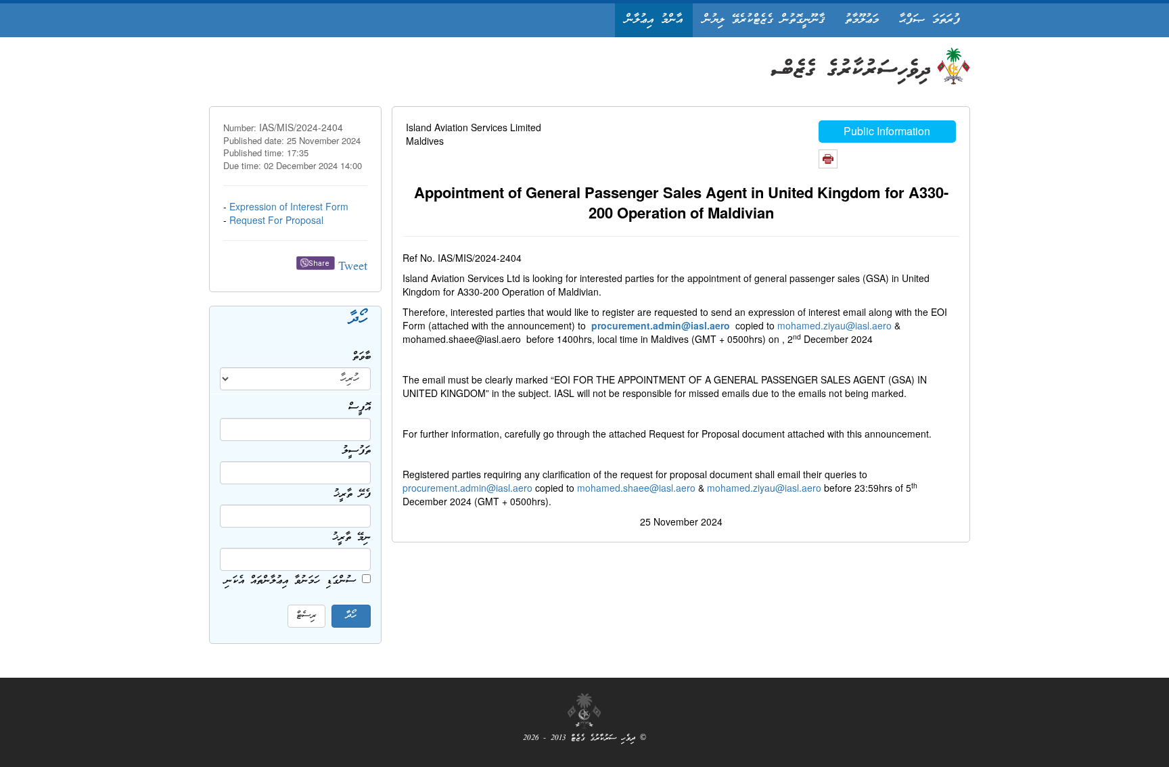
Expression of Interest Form (288, 206)
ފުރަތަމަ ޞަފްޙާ (929, 20)
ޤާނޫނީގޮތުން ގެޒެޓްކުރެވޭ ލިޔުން (764, 20)
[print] (828, 158)
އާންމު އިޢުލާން (654, 20)
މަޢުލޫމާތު (862, 20)
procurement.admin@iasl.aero (467, 487)
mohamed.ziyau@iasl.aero (834, 325)
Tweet (352, 267)
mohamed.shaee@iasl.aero (636, 487)
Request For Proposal (276, 220)
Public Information (887, 131)
